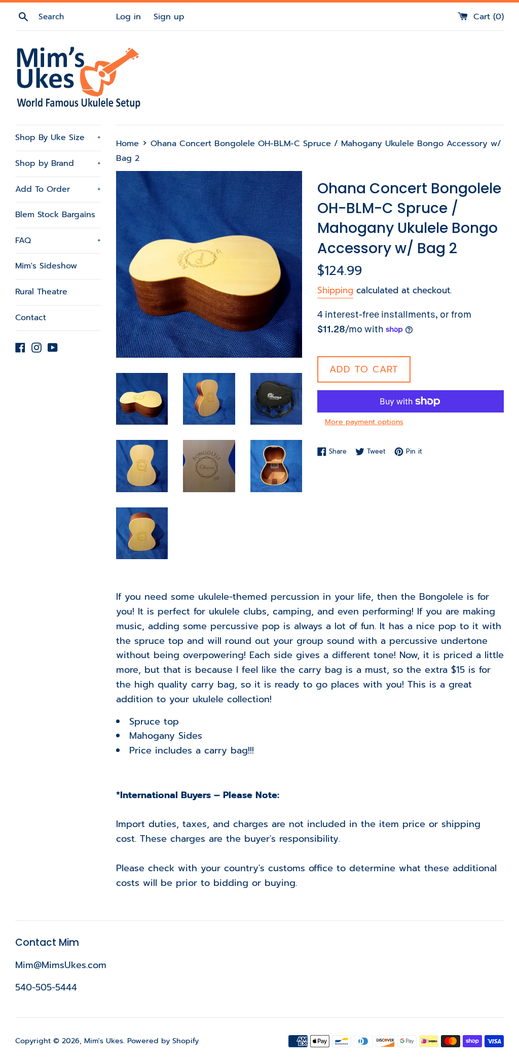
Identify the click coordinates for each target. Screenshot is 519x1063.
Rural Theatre (41, 292)
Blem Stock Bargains (55, 215)
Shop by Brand (58, 163)
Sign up (169, 16)
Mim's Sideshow (46, 266)
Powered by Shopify (163, 1040)
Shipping (335, 290)
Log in (128, 16)
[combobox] (75, 17)
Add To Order (58, 189)
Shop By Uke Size (58, 137)
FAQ (58, 240)
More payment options (364, 422)
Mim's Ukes (103, 1040)
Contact (30, 318)
